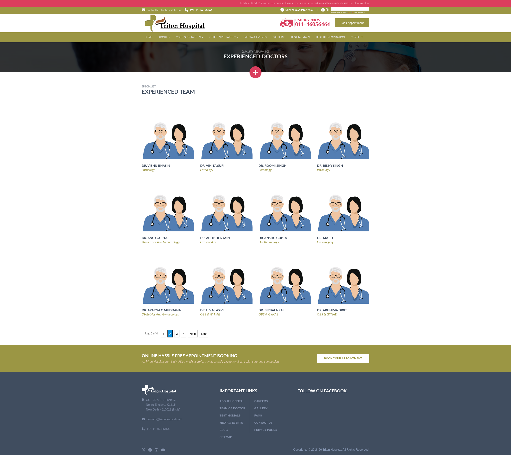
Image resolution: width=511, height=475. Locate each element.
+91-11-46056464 (201, 10)
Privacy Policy (265, 429)
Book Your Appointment (343, 358)
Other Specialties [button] (223, 37)
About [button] (163, 37)
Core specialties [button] (189, 37)
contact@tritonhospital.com (164, 10)
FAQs (258, 415)
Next (193, 333)
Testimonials (300, 37)
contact (357, 37)
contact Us (263, 422)
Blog (224, 429)
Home (149, 37)
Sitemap (226, 437)
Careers (261, 401)
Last (204, 333)
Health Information (330, 37)
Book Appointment (352, 23)
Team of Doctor (232, 408)
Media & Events (256, 37)
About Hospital (232, 401)
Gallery (279, 37)
